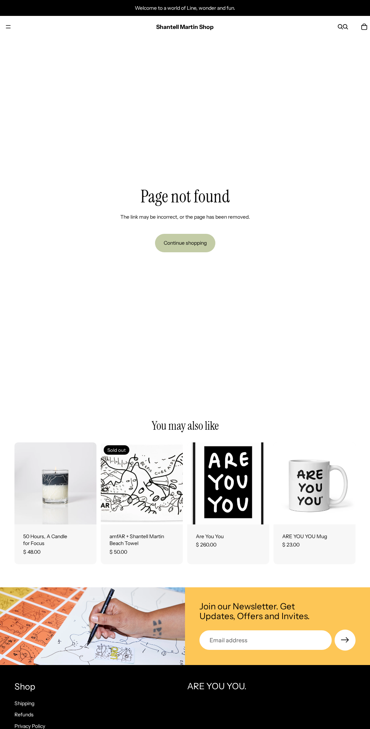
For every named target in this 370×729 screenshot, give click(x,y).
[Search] (340, 27)
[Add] (85, 513)
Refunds (24, 715)
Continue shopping (185, 243)
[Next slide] (88, 483)
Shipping (24, 703)
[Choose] (257, 513)
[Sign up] (345, 640)
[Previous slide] (22, 483)
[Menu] (8, 26)
